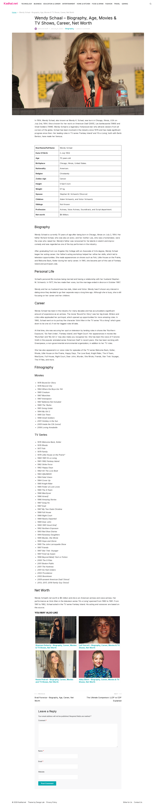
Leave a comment (83, 29)
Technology (26, 4)
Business (38, 4)
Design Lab (40, 802)
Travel (117, 4)
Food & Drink (97, 4)
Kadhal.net (11, 3)
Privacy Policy (51, 802)
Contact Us (138, 802)
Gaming (125, 4)
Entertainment (68, 4)
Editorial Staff (43, 29)
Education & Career (52, 4)
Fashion (108, 4)
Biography (69, 29)
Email (40, 761)
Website (41, 772)
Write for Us (127, 802)
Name (41, 751)
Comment (42, 720)
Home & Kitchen (83, 4)
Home (14, 12)
